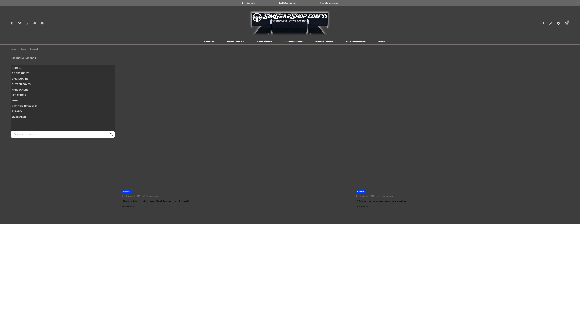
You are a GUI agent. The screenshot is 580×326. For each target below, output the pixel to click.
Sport (23, 49)
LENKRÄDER (19, 95)
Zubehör (17, 111)
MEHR (15, 100)
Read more (128, 206)
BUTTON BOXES (21, 84)
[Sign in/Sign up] (551, 23)
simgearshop (152, 196)
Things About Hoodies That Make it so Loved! (155, 201)
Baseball (126, 192)
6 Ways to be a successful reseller (381, 201)
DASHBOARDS (20, 78)
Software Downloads (24, 106)
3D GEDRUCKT (20, 73)
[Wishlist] (559, 23)
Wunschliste (19, 116)
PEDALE (16, 68)
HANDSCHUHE (20, 89)
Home (13, 49)
